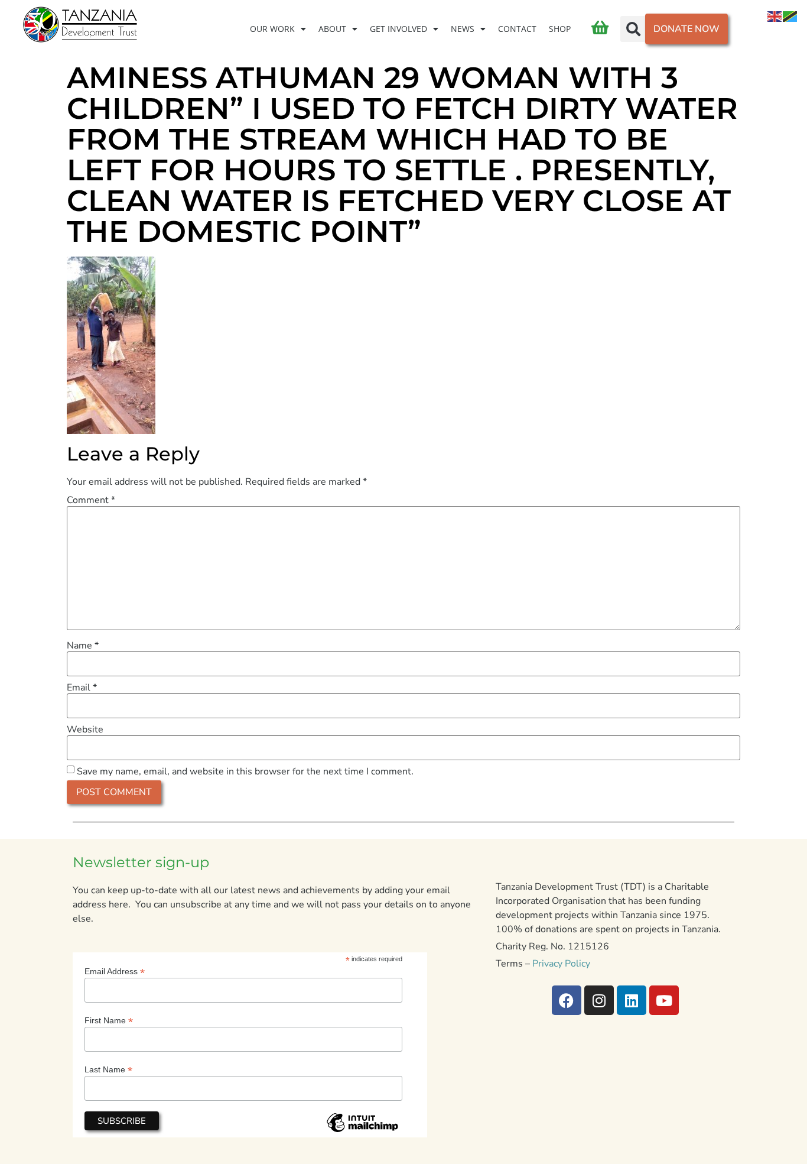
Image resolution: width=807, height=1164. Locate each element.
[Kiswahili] (790, 15)
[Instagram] (599, 1000)
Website (85, 729)
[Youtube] (664, 1000)
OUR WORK (272, 28)
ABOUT (332, 28)
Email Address (114, 971)
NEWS (462, 28)
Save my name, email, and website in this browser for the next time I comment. (245, 771)
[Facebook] (566, 1000)
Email (82, 687)
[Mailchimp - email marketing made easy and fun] (362, 1131)
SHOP (560, 28)
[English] (775, 15)
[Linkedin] (631, 1000)
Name (83, 645)
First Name (108, 1020)
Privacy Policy (561, 963)
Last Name (108, 1069)
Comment (91, 500)
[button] (633, 29)
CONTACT (517, 28)
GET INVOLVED (398, 28)
